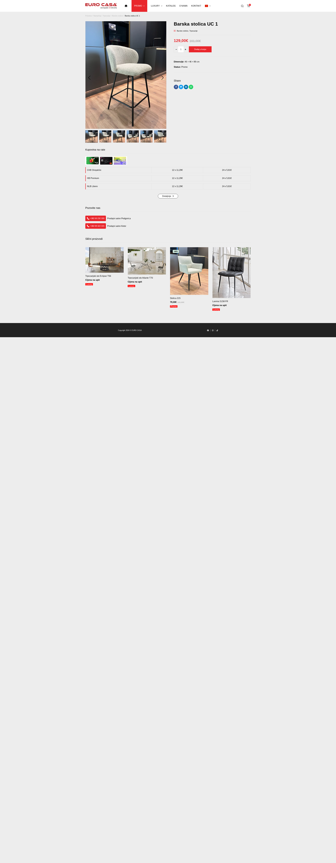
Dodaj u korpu (200, 49)
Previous (89, 77)
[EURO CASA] (101, 6)
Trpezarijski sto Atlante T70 (140, 278)
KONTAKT (196, 6)
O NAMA (183, 6)
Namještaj (97, 16)
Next (162, 77)
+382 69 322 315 (97, 226)
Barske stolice (117, 16)
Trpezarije (106, 16)
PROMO (138, 6)
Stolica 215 (175, 298)
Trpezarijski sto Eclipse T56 (98, 276)
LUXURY (155, 6)
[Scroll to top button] (7, 856)
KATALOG (171, 6)
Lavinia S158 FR (220, 301)
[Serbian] (208, 6)
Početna (88, 16)
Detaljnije (166, 196)
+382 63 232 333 (97, 218)
